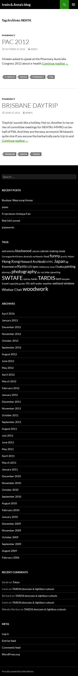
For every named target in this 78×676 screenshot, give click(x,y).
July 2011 (7, 435)
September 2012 (11, 347)
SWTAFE (12, 278)
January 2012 (10, 394)
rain (42, 272)
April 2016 (8, 313)
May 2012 (8, 367)
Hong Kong (11, 261)
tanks (34, 278)
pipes (5, 207)
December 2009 (11, 523)
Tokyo (16, 582)
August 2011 (9, 428)
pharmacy (38, 77)
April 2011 (8, 455)
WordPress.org (11, 654)
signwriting (55, 272)
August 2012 (9, 354)
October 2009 (10, 537)
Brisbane (10, 154)
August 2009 (9, 550)
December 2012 (11, 327)
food (46, 256)
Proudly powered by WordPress (18, 671)
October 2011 (10, 415)
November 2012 (11, 333)
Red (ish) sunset (11, 220)
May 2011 (8, 449)
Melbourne (44, 267)
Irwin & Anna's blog (16, 4)
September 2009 (11, 544)
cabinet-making (49, 251)
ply (38, 272)
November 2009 (11, 530)
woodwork (35, 288)
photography (24, 271)
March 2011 (9, 462)
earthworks (38, 256)
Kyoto (22, 266)
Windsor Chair (12, 290)
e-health (10, 77)
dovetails (28, 256)
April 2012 (8, 374)
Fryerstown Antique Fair (16, 213)
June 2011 (8, 442)
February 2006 (10, 557)
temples (66, 279)
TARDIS (46, 278)
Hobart (71, 256)
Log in (5, 634)
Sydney (26, 279)
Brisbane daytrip (30, 105)
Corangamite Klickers (12, 256)
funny (55, 255)
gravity (64, 256)
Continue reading (55, 63)
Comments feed (11, 647)
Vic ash (30, 283)
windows (69, 283)
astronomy (8, 251)
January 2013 (10, 320)
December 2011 (11, 401)
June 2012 (8, 361)
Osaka (59, 266)
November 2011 (11, 408)
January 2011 (10, 469)
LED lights (33, 266)
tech (58, 278)
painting (70, 266)
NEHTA (23, 77)
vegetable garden (17, 283)
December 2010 (11, 476)
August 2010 (9, 503)
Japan (59, 261)
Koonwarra (9, 266)
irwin (33, 49)
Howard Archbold (33, 262)
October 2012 (10, 340)
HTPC (49, 261)
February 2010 (10, 510)
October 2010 (10, 489)
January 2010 (10, 516)
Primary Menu (73, 4)
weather (47, 283)
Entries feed (9, 640)
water (38, 283)
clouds (61, 251)
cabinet (35, 251)
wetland (57, 283)
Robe (47, 272)
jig (67, 261)
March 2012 (9, 381)
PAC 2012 (15, 42)
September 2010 (11, 496)
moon (52, 267)
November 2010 (11, 483)
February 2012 (10, 388)
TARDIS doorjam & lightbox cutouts (33, 589)
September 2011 (11, 422)
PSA (51, 77)
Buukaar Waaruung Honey (17, 200)
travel (36, 154)
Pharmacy (8, 35)
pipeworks (8, 227)
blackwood (23, 251)
